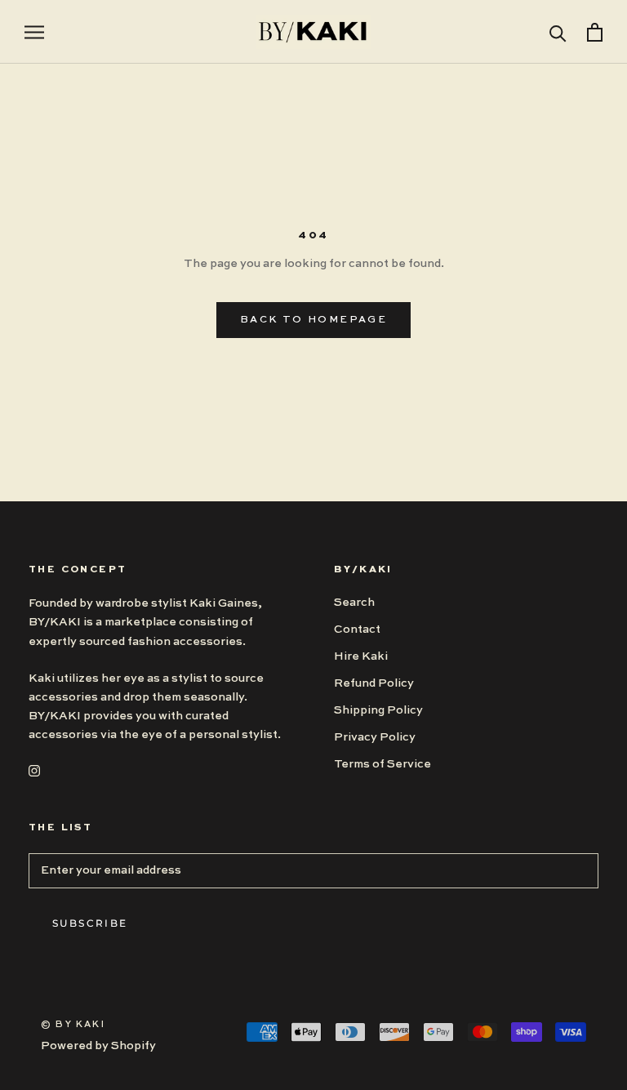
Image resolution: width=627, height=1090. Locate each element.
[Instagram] (34, 770)
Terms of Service (382, 764)
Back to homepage (313, 320)
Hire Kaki (361, 656)
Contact (357, 629)
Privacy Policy (375, 737)
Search (354, 602)
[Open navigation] (34, 32)
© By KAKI (73, 1025)
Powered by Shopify (98, 1046)
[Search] (558, 32)
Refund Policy (374, 683)
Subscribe (90, 923)
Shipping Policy (378, 710)
